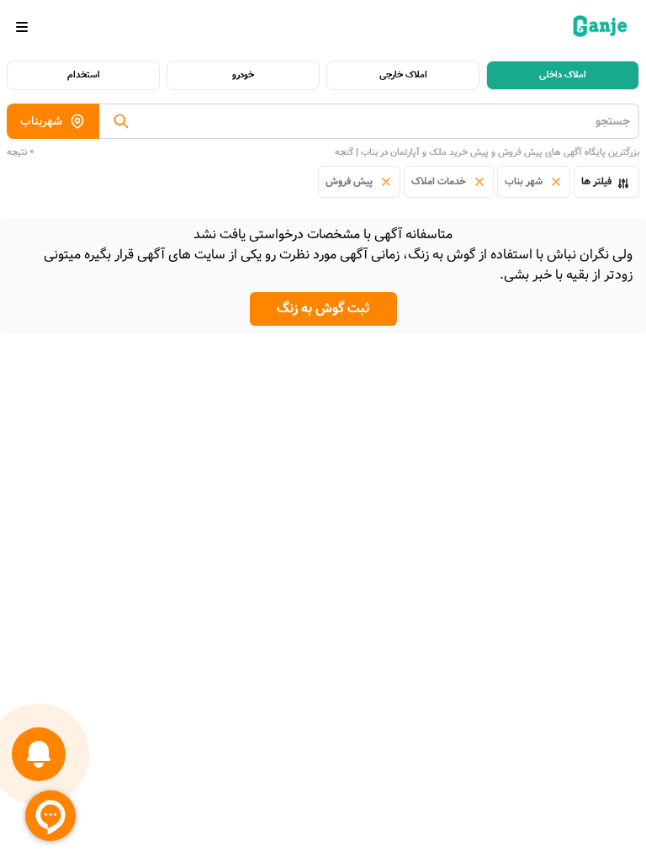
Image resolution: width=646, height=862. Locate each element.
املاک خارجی (403, 74)
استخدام (83, 74)
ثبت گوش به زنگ (323, 308)
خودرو (243, 74)
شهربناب (41, 121)
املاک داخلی (562, 74)
